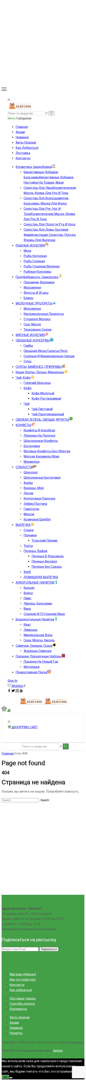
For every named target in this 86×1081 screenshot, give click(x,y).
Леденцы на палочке (39, 435)
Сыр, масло (32, 324)
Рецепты (16, 1033)
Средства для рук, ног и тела (49, 214)
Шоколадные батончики (42, 477)
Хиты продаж (26, 142)
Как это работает (23, 979)
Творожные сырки (37, 329)
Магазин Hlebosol (23, 974)
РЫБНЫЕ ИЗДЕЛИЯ (30, 245)
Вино (27, 609)
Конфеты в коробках (39, 430)
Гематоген (31, 509)
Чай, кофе (23, 378)
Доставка (23, 153)
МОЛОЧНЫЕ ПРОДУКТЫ (34, 303)
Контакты (23, 158)
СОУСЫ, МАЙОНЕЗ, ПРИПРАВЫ (39, 367)
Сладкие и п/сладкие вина (44, 614)
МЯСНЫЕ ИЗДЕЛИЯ (30, 335)
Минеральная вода (38, 635)
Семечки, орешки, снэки (34, 646)
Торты (28, 546)
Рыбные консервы (37, 272)
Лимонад (30, 630)
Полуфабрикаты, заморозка (37, 277)
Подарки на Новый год (41, 661)
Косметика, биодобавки (34, 167)
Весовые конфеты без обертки (47, 451)
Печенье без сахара (47, 567)
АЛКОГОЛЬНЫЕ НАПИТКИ (35, 582)
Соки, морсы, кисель (39, 640)
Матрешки (31, 667)
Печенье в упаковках (48, 556)
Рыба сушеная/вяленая (42, 266)
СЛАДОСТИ (24, 467)
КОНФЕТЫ (23, 425)
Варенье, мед (34, 488)
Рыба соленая (34, 261)
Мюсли (29, 514)
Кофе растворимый (46, 398)
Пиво (27, 598)
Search (45, 800)
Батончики (32, 446)
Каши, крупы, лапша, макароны (40, 372)
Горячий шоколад (37, 383)
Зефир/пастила (35, 504)
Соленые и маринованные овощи (49, 356)
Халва (28, 483)
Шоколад (31, 472)
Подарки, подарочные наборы (38, 656)
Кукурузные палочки (39, 498)
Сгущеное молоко (37, 319)
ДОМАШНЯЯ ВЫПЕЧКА (41, 577)
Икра (27, 251)
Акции (20, 132)
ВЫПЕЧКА (23, 525)
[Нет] (10, 1077)
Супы (27, 361)
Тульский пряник (45, 540)
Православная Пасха (31, 672)
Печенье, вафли (35, 551)
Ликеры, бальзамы (38, 603)
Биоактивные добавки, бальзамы (49, 177)
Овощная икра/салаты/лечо (45, 351)
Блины (28, 298)
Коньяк (29, 588)
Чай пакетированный (48, 414)
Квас (27, 624)
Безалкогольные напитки (35, 619)
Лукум (28, 493)
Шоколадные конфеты (41, 441)
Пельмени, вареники (39, 282)
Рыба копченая (35, 256)
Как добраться (27, 148)
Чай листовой (42, 409)
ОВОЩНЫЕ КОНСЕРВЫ (33, 340)
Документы (18, 1009)
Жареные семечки (37, 651)
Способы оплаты (22, 1004)
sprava (58, 1050)
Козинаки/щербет (37, 519)
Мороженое (32, 287)
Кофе (27, 388)
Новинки (22, 137)
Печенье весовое (44, 561)
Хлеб (27, 572)
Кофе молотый (43, 393)
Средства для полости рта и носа (49, 224)
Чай (26, 404)
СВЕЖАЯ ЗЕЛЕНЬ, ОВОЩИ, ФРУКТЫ (42, 420)
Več (5, 1076)
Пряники (30, 535)
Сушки (28, 530)
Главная (22, 127)
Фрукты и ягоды (36, 293)
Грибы (28, 346)
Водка (28, 593)
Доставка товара (23, 998)
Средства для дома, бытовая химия (50, 235)
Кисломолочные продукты (44, 314)
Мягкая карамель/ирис (42, 456)
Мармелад (32, 462)
